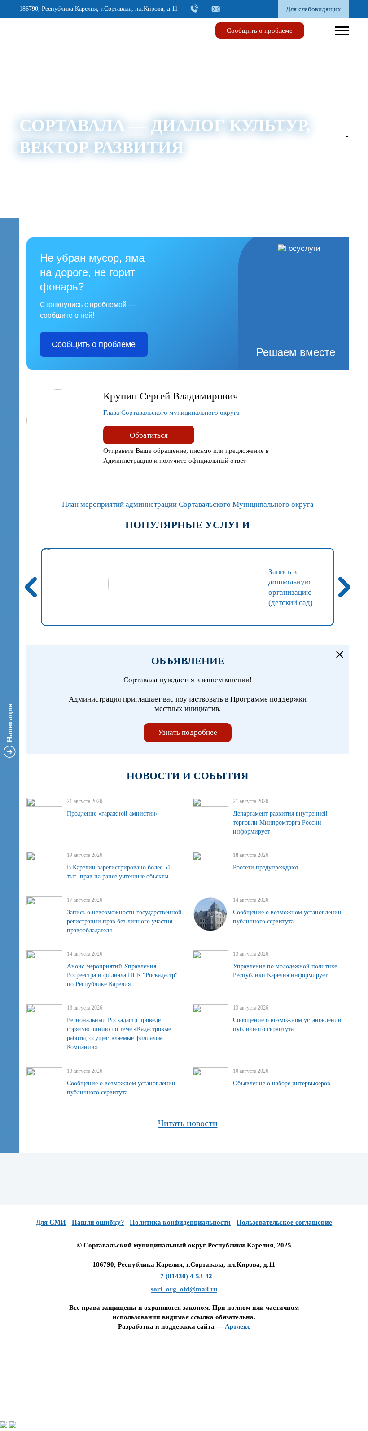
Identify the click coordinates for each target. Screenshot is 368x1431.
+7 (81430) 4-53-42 (184, 1276)
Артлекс (237, 1326)
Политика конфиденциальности (180, 1222)
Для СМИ (51, 1222)
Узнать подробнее (187, 732)
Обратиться (149, 435)
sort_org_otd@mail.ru (184, 1289)
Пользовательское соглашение (284, 1222)
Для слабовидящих (313, 9)
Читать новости (188, 1123)
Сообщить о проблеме (260, 30)
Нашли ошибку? (98, 1222)
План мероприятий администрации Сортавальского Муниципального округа (188, 504)
